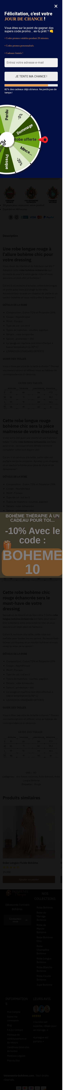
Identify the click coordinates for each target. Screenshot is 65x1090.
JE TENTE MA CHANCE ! (31, 76)
